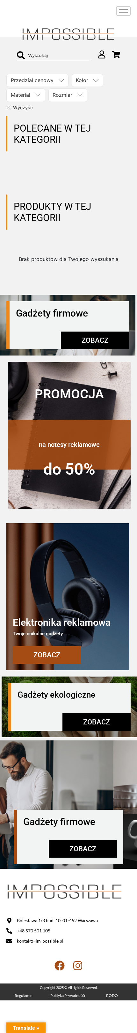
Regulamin (23, 995)
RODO (112, 995)
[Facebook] (59, 965)
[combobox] (54, 55)
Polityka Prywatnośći (67, 995)
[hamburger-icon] (123, 11)
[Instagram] (78, 965)
